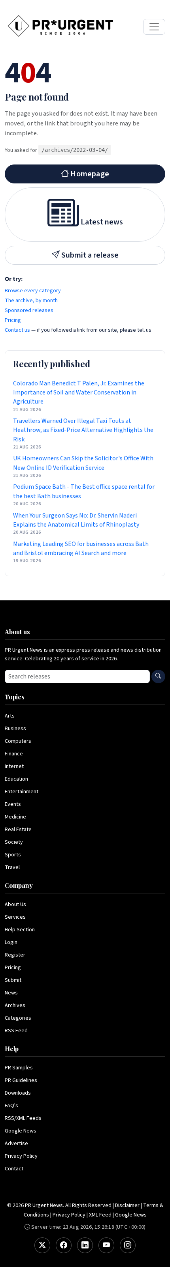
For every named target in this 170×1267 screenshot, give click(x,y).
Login (11, 942)
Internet (14, 766)
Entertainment (21, 792)
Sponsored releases (29, 310)
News (11, 993)
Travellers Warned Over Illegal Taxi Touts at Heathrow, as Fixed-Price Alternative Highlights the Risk (83, 430)
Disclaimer (127, 1205)
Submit (13, 980)
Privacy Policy (21, 1156)
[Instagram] (128, 1245)
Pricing (13, 320)
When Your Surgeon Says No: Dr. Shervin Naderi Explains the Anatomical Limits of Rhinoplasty (76, 520)
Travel (12, 867)
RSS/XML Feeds (23, 1118)
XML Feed (100, 1215)
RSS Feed (16, 1031)
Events (13, 804)
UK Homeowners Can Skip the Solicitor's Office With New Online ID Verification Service (83, 463)
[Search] (158, 676)
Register (15, 955)
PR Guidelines (21, 1080)
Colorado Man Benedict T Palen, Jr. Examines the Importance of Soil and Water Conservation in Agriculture (78, 392)
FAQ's (11, 1106)
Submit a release (89, 255)
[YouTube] (106, 1245)
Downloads (18, 1093)
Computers (18, 741)
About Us (15, 904)
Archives (15, 1005)
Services (15, 917)
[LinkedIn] (85, 1245)
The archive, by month (31, 301)
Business (15, 729)
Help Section (20, 930)
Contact (14, 1169)
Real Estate (18, 829)
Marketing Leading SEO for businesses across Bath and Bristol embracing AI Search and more (81, 548)
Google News (20, 1131)
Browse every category (33, 291)
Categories (18, 1018)
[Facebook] (64, 1245)
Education (16, 779)
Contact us (17, 330)
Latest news (101, 222)
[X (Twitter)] (42, 1245)
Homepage (89, 173)
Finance (14, 754)
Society (14, 842)
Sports (13, 855)
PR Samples (19, 1068)
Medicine (15, 817)
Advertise (16, 1143)
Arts (10, 716)
